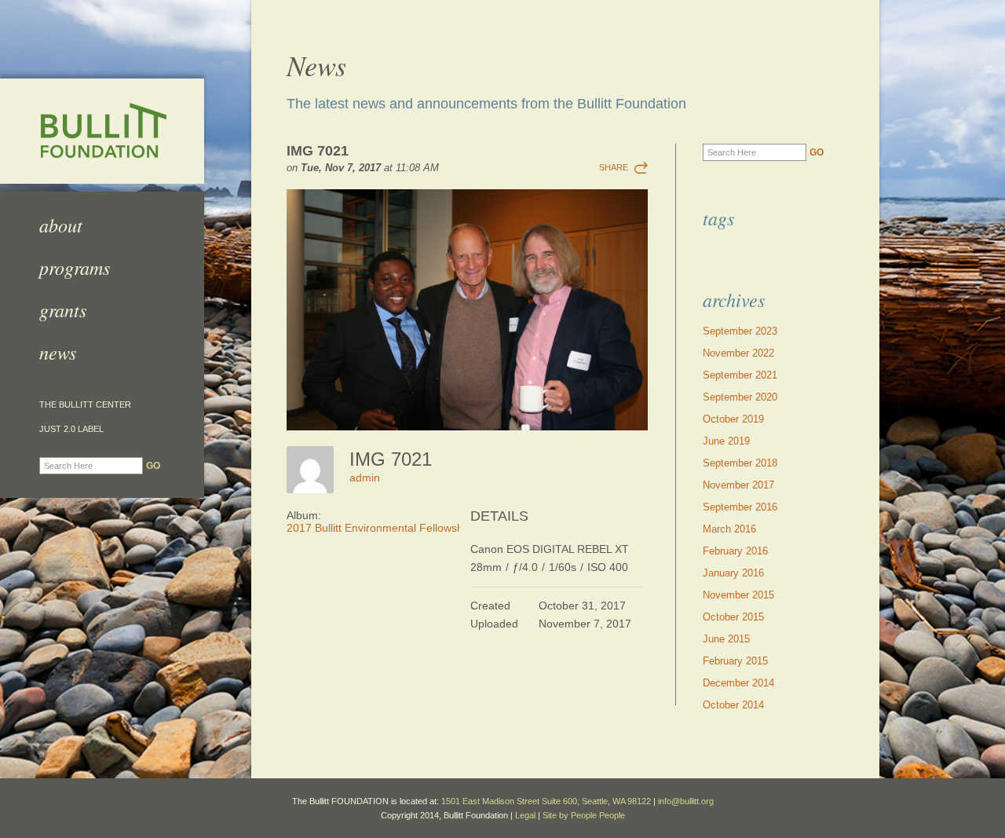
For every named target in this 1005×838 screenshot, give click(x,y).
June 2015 (726, 639)
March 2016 (729, 529)
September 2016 (740, 507)
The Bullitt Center (85, 405)
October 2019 (733, 419)
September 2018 (740, 463)
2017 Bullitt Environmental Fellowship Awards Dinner (417, 527)
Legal (525, 815)
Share (613, 167)
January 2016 (733, 573)
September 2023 (740, 331)
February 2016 (735, 551)
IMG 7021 (318, 151)
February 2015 (735, 661)
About (60, 224)
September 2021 (740, 375)
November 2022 (738, 353)
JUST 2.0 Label (71, 429)
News (57, 351)
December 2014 (738, 683)
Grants (62, 309)
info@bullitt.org (686, 801)
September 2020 (740, 397)
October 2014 (733, 705)
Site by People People (584, 815)
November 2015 (738, 595)
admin (364, 477)
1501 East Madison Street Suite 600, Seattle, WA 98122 (546, 801)
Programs (74, 267)
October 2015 (733, 617)
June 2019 (726, 441)
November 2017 (738, 485)
